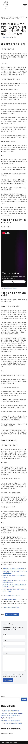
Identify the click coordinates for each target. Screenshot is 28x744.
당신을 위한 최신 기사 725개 (12, 595)
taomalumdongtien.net (10, 288)
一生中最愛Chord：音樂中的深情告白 (11, 720)
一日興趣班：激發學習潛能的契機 (10, 710)
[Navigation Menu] (25, 5)
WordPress (14, 742)
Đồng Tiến (5, 37)
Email (4, 640)
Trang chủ (3, 17)
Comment (6, 653)
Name (5, 634)
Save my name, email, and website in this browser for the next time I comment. (13, 675)
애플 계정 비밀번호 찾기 (11, 599)
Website (5, 647)
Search (3, 696)
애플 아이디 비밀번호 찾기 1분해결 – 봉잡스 (14, 568)
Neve (2, 742)
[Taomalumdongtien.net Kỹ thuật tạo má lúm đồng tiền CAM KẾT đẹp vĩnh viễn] (5, 5)
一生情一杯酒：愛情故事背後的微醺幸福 (11, 723)
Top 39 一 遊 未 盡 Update (7, 718)
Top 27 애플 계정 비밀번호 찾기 (12, 607)
